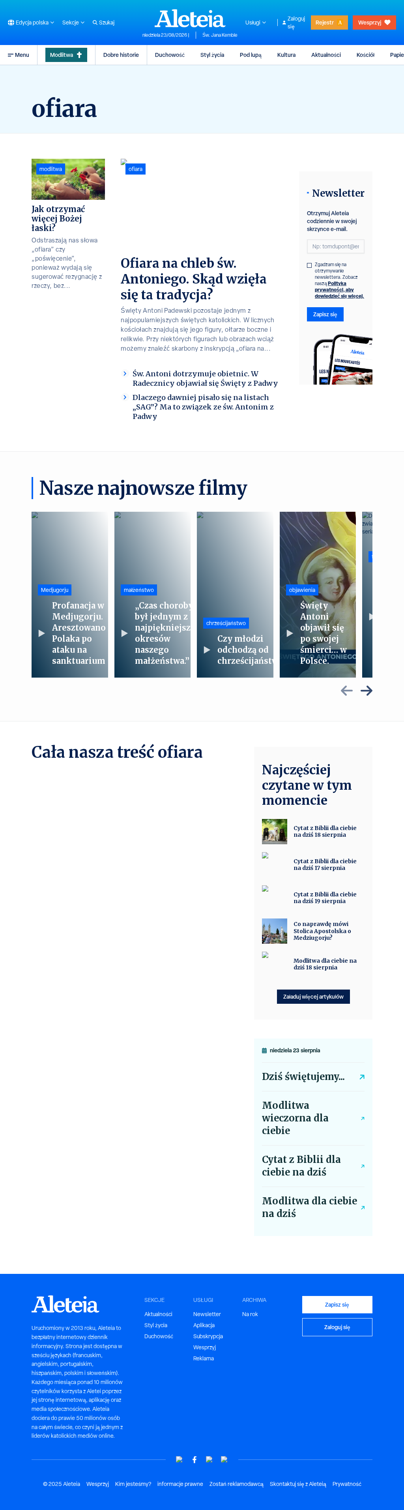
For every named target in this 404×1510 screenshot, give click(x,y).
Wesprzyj (369, 22)
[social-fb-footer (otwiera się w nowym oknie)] (194, 1460)
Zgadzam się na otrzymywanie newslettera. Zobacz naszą (339, 280)
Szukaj (106, 22)
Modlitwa (61, 54)
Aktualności (326, 54)
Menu (22, 54)
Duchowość (170, 54)
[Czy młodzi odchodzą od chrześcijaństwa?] (235, 595)
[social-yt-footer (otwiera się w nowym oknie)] (179, 1460)
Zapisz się (325, 314)
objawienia (302, 589)
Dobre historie (121, 54)
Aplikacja (204, 1325)
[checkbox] (309, 265)
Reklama (203, 1358)
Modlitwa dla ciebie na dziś (309, 1207)
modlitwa (50, 169)
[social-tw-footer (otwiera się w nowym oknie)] (209, 1460)
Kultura (286, 54)
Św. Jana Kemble (220, 35)
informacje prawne (180, 1483)
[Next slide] (366, 691)
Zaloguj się (296, 22)
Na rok (250, 1314)
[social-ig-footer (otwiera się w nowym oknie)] (224, 1460)
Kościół (365, 54)
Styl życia (212, 54)
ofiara (135, 169)
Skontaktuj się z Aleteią (298, 1483)
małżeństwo (139, 589)
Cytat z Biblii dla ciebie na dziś (301, 1165)
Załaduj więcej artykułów (313, 996)
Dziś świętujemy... (303, 1077)
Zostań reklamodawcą (236, 1483)
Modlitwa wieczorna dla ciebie (295, 1118)
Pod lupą (251, 54)
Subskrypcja (208, 1336)
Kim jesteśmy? (133, 1483)
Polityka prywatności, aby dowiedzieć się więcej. (339, 289)
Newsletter (207, 1314)
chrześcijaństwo (226, 623)
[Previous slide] (347, 691)
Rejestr (325, 22)
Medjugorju (54, 589)
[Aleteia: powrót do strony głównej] (190, 18)
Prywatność (347, 1483)
